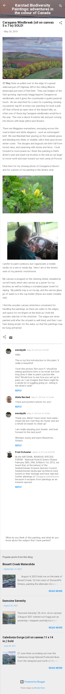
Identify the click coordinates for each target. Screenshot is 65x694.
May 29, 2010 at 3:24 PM (38, 350)
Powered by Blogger (34, 681)
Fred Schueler (23, 452)
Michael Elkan (39, 688)
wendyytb (20, 350)
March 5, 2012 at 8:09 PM (43, 452)
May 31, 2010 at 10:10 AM (38, 413)
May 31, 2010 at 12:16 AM (42, 397)
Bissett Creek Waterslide (19, 564)
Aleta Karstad (22, 397)
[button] (60, 23)
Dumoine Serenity (14, 600)
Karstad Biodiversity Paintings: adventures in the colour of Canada (32, 9)
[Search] (60, 6)
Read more (55, 591)
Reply (18, 390)
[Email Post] (11, 338)
